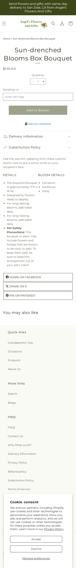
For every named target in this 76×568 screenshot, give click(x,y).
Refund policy (17, 471)
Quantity (38, 75)
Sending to (16, 90)
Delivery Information (22, 454)
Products (14, 360)
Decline (36, 549)
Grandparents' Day (20, 342)
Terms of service (19, 489)
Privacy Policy (54, 529)
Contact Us (15, 436)
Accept (36, 539)
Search (12, 393)
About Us (14, 369)
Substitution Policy (21, 480)
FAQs (11, 427)
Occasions (15, 351)
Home (6, 38)
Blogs (12, 402)
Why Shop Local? (20, 445)
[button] (53, 23)
